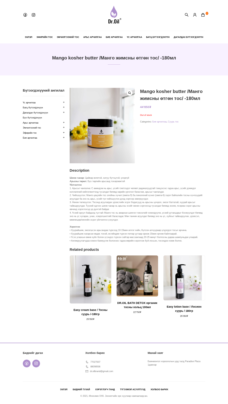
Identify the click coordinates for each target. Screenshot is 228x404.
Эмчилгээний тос (68, 37)
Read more (80, 261)
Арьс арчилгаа (92, 37)
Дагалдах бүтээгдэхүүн (188, 37)
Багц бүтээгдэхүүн (158, 37)
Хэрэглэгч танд (105, 389)
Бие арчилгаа (114, 37)
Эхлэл (28, 37)
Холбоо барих (159, 389)
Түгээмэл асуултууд (132, 389)
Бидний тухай (81, 389)
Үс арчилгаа (134, 37)
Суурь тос (173, 121)
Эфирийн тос (44, 37)
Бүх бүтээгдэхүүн (32, 117)
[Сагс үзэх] (203, 16)
